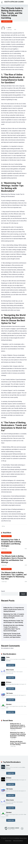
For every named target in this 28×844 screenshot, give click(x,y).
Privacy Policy (8, 840)
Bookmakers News (7, 21)
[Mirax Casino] (3, 672)
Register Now (11, 665)
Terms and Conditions (18, 840)
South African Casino (14, 2)
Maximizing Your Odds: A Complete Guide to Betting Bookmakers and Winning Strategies (11, 543)
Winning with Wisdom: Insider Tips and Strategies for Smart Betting (13, 621)
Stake (8, 657)
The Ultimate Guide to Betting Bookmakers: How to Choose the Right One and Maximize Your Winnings (13, 559)
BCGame (8, 682)
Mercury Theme (23, 838)
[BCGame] (3, 685)
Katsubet (9, 704)
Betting (3, 526)
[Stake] (3, 660)
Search (3, 591)
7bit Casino (9, 693)
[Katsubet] (3, 707)
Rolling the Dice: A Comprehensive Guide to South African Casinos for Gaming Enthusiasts (14, 609)
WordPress (17, 838)
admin (9, 27)
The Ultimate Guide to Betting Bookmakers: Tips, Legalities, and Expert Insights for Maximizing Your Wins (13, 576)
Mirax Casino (10, 670)
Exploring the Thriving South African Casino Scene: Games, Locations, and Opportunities (12, 635)
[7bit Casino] (3, 696)
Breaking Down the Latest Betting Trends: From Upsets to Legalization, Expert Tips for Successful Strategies (13, 628)
